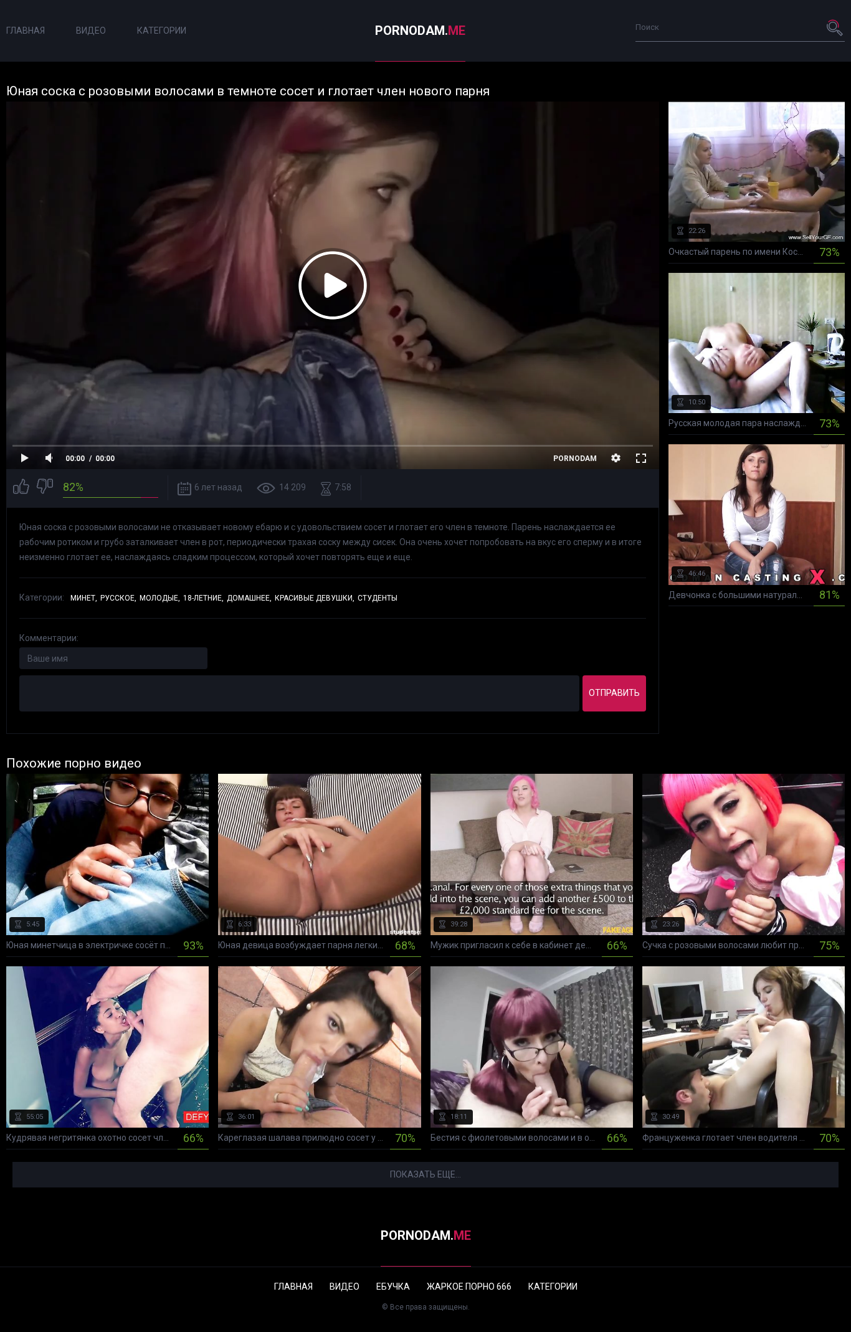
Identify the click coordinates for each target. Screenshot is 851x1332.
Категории (161, 31)
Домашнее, (249, 598)
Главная (25, 31)
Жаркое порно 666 (469, 1287)
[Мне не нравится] (45, 488)
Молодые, (160, 598)
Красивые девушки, (314, 598)
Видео (91, 31)
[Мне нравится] (21, 488)
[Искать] (835, 27)
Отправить (614, 693)
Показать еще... (425, 1174)
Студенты (377, 598)
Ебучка (393, 1287)
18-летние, (203, 598)
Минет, (83, 598)
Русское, (118, 598)
